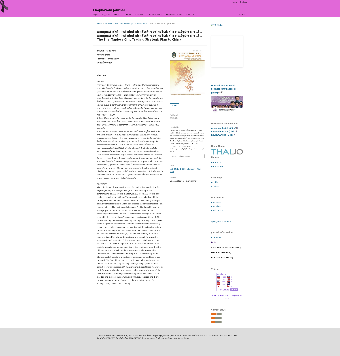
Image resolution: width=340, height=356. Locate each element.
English (214, 182)
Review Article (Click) (222, 134)
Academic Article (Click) (223, 128)
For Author (216, 162)
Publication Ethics (174, 14)
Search (241, 14)
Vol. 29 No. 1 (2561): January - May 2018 (131, 23)
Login (95, 14)
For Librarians (217, 210)
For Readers (216, 202)
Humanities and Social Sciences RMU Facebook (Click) (223, 89)
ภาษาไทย (215, 186)
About (189, 14)
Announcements (154, 14)
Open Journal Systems (221, 221)
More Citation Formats (181, 156)
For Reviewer (217, 166)
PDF (175, 105)
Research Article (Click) (223, 131)
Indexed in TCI (217, 237)
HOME (117, 14)
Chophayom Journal (109, 10)
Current (127, 14)
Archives (139, 14)
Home (99, 23)
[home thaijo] (227, 154)
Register (106, 14)
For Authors (216, 206)
